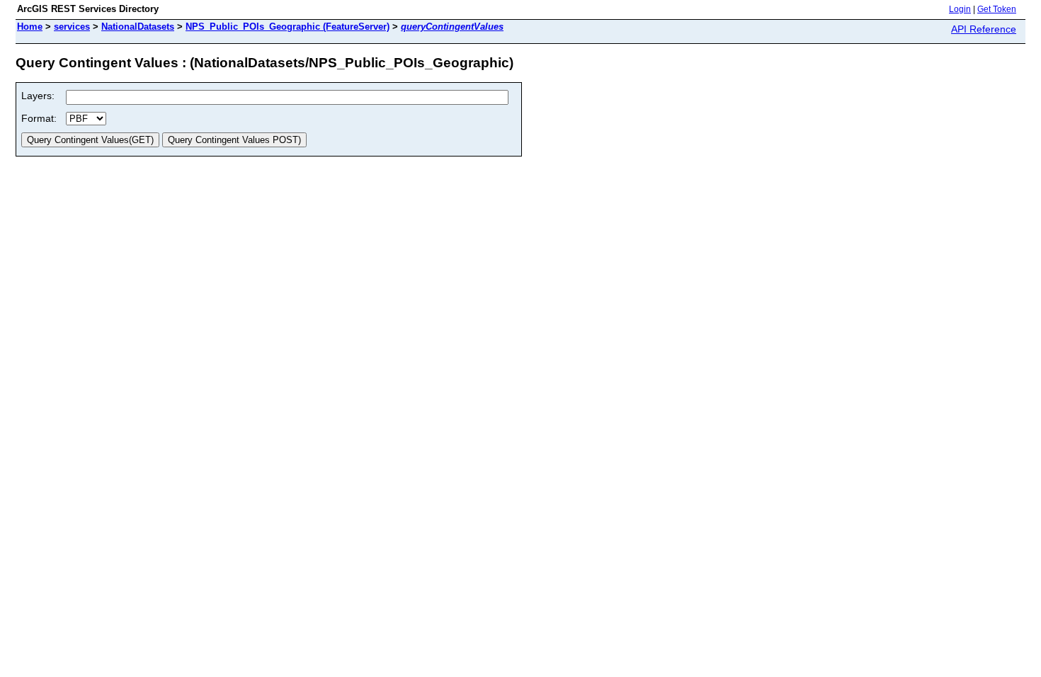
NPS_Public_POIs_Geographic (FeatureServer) (287, 26)
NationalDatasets (137, 26)
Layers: (38, 95)
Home (29, 26)
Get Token (996, 9)
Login (960, 9)
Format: (39, 118)
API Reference (983, 29)
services (72, 26)
